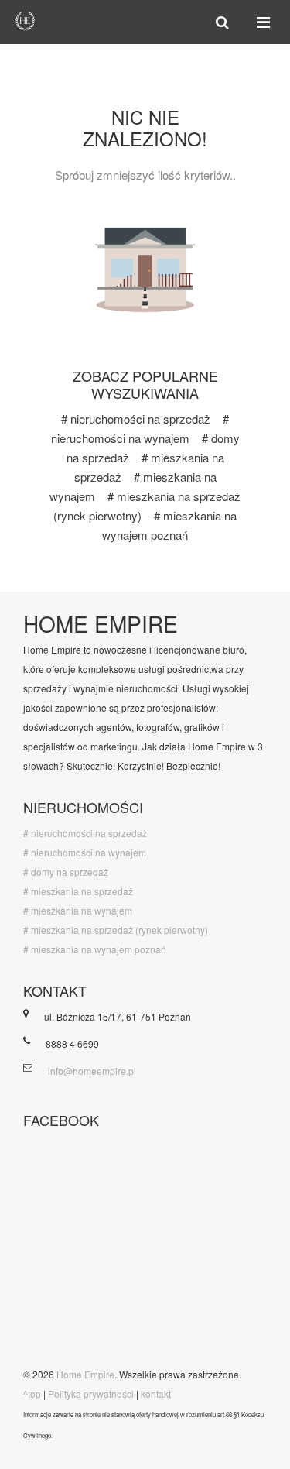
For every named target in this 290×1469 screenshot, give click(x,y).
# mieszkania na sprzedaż (78, 891)
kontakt (156, 1393)
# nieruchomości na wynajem (84, 852)
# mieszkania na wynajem (77, 910)
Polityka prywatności (91, 1393)
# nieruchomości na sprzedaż (135, 418)
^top (32, 1393)
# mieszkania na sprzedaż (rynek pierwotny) (115, 929)
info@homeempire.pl (92, 1070)
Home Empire (85, 1374)
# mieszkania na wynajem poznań (94, 949)
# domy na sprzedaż (65, 871)
